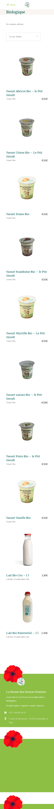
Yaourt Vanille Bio (18, 517)
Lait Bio (9, 579)
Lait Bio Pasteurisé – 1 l (22, 633)
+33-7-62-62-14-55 (17, 712)
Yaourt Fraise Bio (17, 214)
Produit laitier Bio (21, 579)
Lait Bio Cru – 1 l (17, 575)
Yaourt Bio (11, 99)
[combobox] (23, 36)
